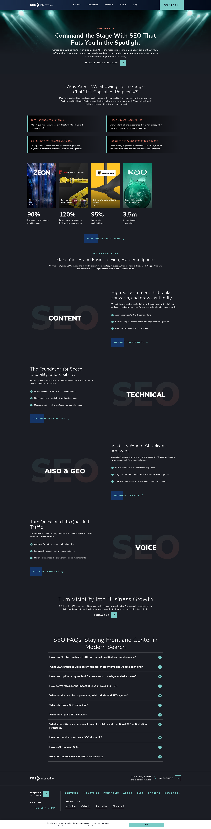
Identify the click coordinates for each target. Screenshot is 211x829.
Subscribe (166, 778)
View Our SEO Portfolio (103, 238)
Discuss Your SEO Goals (101, 62)
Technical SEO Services (49, 418)
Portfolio (111, 793)
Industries (91, 793)
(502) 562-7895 (43, 808)
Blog (140, 793)
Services (72, 793)
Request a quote (35, 794)
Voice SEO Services (46, 571)
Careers (154, 793)
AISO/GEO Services (126, 495)
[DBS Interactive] (42, 778)
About (128, 793)
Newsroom (172, 793)
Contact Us (101, 615)
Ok (146, 824)
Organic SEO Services (129, 342)
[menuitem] (77, 5)
